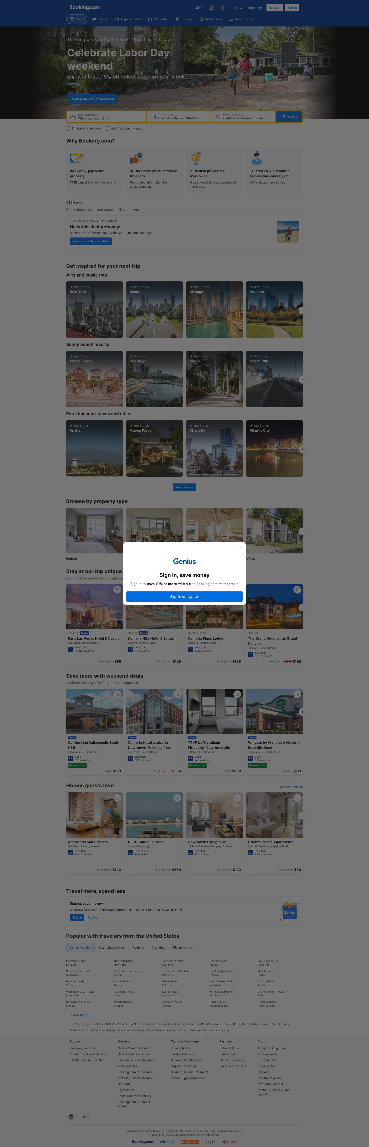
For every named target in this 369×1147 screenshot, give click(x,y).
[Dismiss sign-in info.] (240, 548)
